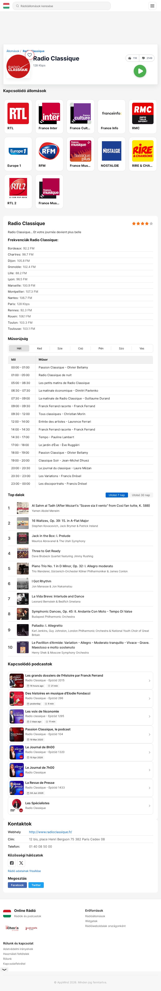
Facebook (17, 885)
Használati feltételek (16, 953)
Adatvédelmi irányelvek (18, 949)
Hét (19, 348)
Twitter (36, 885)
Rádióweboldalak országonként (105, 926)
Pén (101, 348)
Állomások (12, 51)
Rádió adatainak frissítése (24, 871)
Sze (60, 348)
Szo (121, 348)
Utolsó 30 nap (141, 495)
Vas (142, 348)
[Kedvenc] (29, 55)
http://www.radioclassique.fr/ (50, 832)
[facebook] (12, 863)
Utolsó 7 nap (117, 495)
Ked (39, 348)
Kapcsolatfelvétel (14, 963)
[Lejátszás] (140, 71)
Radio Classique (33, 51)
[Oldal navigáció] (152, 6)
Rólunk (7, 958)
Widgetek (91, 921)
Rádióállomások (95, 916)
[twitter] (21, 863)
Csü (80, 348)
